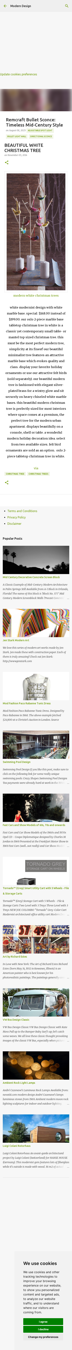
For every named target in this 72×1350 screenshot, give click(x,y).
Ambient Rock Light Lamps (19, 1082)
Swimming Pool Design (16, 762)
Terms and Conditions (22, 511)
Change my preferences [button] (43, 1336)
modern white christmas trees (36, 295)
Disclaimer (14, 523)
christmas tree (15, 474)
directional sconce (41, 136)
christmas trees (38, 474)
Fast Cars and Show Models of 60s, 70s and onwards (34, 825)
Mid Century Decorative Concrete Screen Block (31, 577)
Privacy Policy (16, 517)
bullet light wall (16, 136)
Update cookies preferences (18, 74)
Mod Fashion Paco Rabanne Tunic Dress (27, 703)
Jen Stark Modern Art (16, 640)
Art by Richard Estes (15, 956)
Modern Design (20, 6)
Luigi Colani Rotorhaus (16, 1145)
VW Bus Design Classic (16, 1019)
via (36, 468)
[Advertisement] (36, 36)
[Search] (67, 5)
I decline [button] (43, 1329)
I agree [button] (43, 1321)
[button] (6, 162)
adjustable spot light (40, 130)
